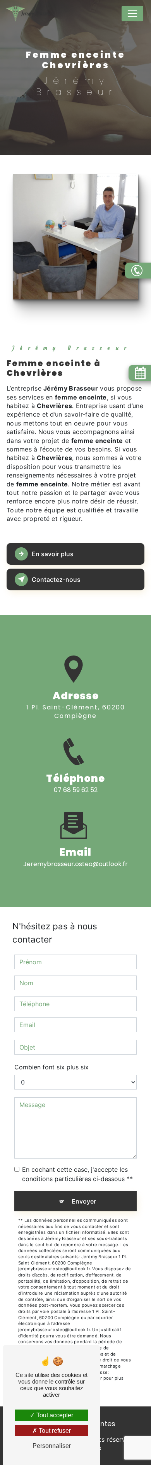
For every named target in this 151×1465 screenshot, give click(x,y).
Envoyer (84, 1201)
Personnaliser (52, 1446)
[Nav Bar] (132, 13)
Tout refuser (54, 1430)
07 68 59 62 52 (76, 789)
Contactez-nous (56, 579)
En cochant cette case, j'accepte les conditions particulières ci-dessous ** (77, 1174)
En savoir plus (53, 554)
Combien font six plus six (51, 1067)
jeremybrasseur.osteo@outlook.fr (75, 864)
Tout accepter (54, 1415)
